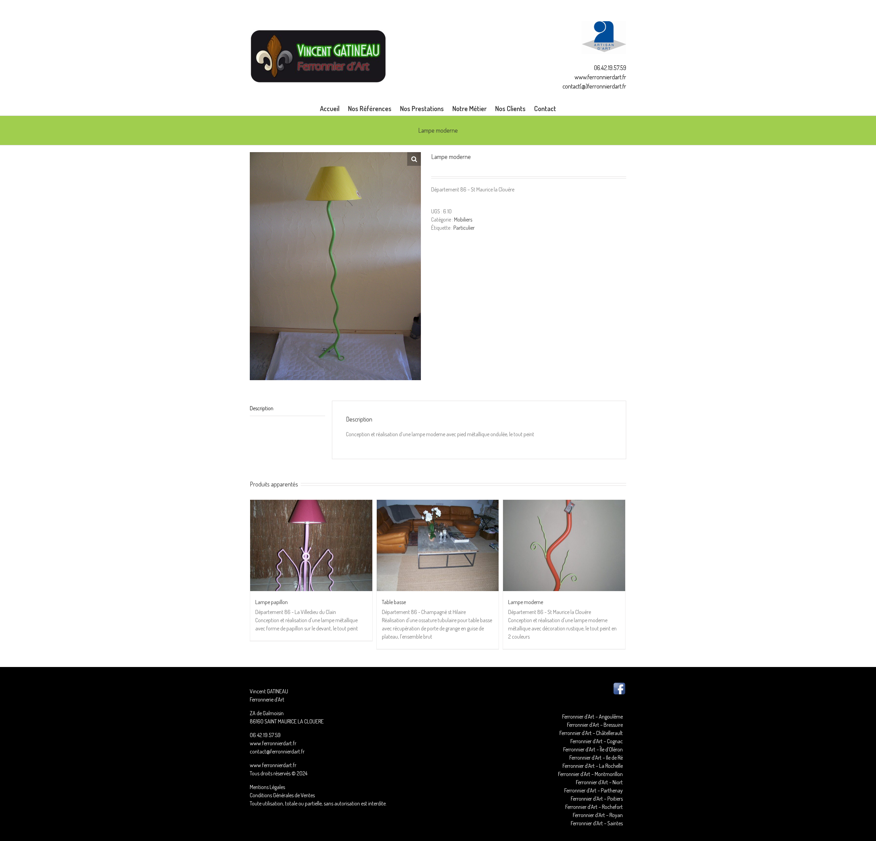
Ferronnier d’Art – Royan (598, 815)
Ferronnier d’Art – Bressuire (595, 724)
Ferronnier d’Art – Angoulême (592, 716)
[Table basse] (438, 545)
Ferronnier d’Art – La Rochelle (593, 765)
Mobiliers (463, 219)
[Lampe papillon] (311, 545)
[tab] (287, 408)
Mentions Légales (267, 787)
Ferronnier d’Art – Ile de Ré (596, 757)
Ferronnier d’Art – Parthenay (593, 790)
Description (261, 408)
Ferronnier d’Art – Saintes (597, 823)
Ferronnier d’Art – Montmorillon (590, 774)
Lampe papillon (271, 602)
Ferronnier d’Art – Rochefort (594, 806)
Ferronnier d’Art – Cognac (596, 741)
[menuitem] (334, 108)
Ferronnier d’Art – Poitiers (597, 798)
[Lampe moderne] (564, 545)
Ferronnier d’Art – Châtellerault (591, 733)
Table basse (394, 602)
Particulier (464, 227)
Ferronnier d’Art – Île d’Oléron (593, 749)
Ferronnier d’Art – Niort (599, 782)
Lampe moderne (525, 602)
